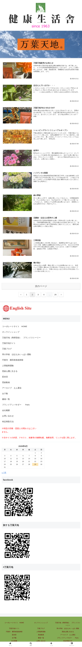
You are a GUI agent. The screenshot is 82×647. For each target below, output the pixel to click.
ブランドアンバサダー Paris (16, 405)
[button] (3, 44)
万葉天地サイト (9, 343)
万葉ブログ (7, 349)
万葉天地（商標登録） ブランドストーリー (21, 338)
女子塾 (5, 394)
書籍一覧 (6, 399)
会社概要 (6, 410)
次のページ (41, 286)
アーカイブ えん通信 (11, 388)
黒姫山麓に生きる (10, 371)
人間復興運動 (8, 366)
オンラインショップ (10, 332)
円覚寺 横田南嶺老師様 (14, 631)
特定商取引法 (8, 422)
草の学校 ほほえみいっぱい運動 (68, 628)
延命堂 (5, 377)
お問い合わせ (8, 416)
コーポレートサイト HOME (14, 326)
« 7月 (4, 473)
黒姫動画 (6, 382)
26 (55, 295)
